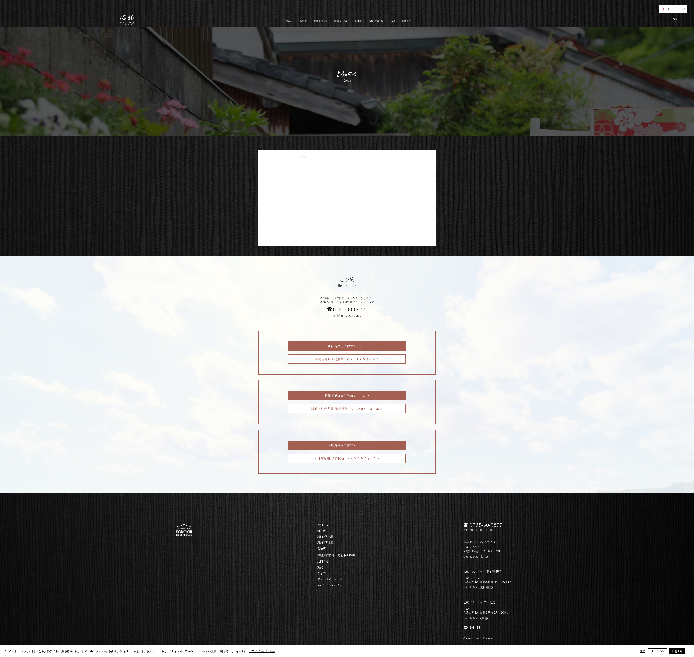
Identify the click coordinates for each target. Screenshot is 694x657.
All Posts (268, 157)
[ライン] (465, 627)
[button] (375, 19)
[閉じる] (689, 651)
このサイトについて (329, 584)
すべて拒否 (657, 651)
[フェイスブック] (478, 627)
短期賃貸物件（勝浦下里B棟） (337, 555)
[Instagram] (472, 627)
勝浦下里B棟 (325, 542)
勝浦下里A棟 (325, 536)
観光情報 (373, 157)
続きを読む (393, 157)
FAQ (320, 567)
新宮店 (321, 530)
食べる (321, 157)
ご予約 (321, 573)
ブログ (305, 157)
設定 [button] (642, 651)
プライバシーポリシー (330, 579)
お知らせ (288, 157)
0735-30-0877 (349, 309)
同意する (677, 651)
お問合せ (323, 561)
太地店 (337, 157)
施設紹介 (354, 157)
